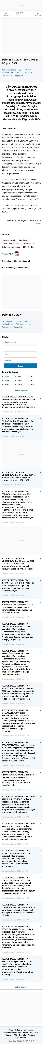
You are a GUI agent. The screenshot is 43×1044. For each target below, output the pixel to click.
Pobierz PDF (7, 254)
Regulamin (34, 1032)
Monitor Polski (7, 73)
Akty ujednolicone (9, 70)
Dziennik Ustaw (25, 70)
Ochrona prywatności (24, 1030)
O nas (10, 1030)
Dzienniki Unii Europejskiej (12, 76)
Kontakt (22, 1035)
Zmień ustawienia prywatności (15, 1032)
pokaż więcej (20, 987)
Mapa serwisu (20, 1038)
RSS (15, 1035)
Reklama (31, 1035)
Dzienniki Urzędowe (24, 73)
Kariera (9, 1035)
